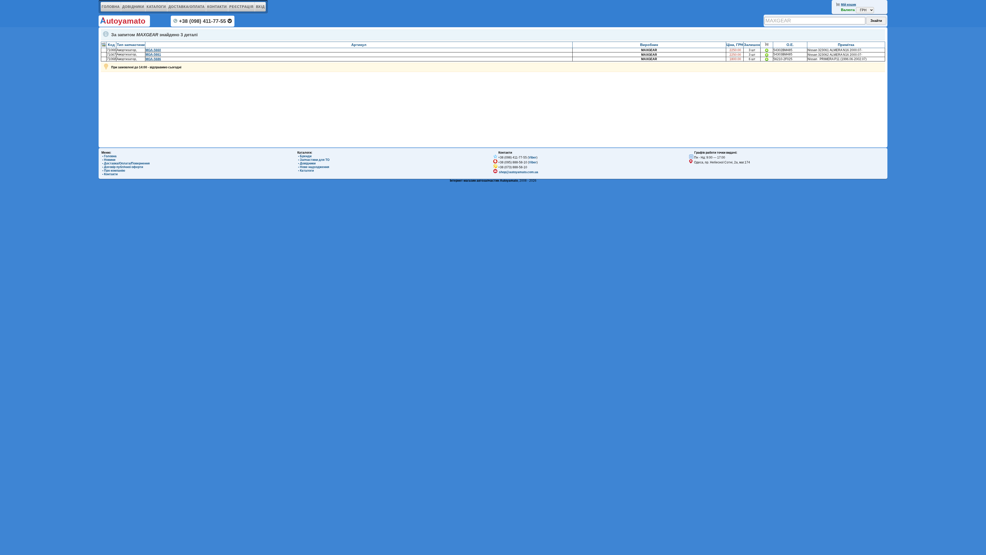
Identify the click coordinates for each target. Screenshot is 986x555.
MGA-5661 (153, 54)
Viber (532, 157)
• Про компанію (113, 170)
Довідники (133, 7)
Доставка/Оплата (186, 7)
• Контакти (109, 174)
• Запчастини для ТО (313, 160)
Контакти (217, 7)
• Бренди (304, 156)
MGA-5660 (153, 50)
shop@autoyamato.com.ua (518, 172)
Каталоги (156, 7)
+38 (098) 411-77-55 (202, 21)
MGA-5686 (153, 59)
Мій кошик (848, 4)
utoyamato (125, 21)
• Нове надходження (313, 167)
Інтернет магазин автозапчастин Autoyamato (484, 180)
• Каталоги (305, 170)
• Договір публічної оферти (122, 167)
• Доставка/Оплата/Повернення (125, 163)
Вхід (260, 7)
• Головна (109, 156)
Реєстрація (241, 7)
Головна (111, 7)
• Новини (108, 160)
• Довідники (306, 163)
